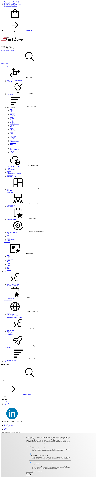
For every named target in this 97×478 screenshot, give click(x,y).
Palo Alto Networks (14, 124)
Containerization (11, 169)
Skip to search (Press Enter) (10, 3)
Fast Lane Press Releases (13, 284)
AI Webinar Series (11, 298)
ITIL (8, 189)
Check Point (13, 136)
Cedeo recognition (11, 314)
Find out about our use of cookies (34, 471)
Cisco (11, 111)
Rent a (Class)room (11, 219)
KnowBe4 (9, 81)
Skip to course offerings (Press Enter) (12, 4)
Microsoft (12, 118)
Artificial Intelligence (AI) (13, 166)
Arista (11, 132)
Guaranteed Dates (11, 79)
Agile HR (9, 236)
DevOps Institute (11, 239)
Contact (12, 50)
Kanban (8, 240)
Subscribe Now (27, 394)
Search (5, 401)
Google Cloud (13, 115)
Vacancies (9, 347)
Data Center (9, 172)
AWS (11, 109)
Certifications (7, 242)
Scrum (8, 238)
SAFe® (8, 235)
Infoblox (12, 147)
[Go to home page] (12, 44)
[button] (14, 32)
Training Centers (11, 332)
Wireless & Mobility (11, 176)
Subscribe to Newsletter (12, 285)
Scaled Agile (10, 192)
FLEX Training (10, 206)
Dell (11, 140)
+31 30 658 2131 (5, 50)
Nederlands (29, 30)
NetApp (12, 119)
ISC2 (11, 148)
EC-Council (12, 113)
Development (10, 175)
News (5, 271)
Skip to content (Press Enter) (10, 6)
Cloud (8, 168)
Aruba (11, 110)
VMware (12, 129)
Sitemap (6, 429)
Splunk (11, 126)
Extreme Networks (14, 141)
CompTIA (12, 139)
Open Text (12, 151)
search (2, 61)
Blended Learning (11, 205)
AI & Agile (9, 233)
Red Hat (12, 125)
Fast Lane (12, 114)
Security (9, 171)
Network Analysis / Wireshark (14, 173)
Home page (6, 403)
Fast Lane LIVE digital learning (14, 80)
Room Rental (10, 334)
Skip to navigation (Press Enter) (11, 1)
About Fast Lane (8, 300)
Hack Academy (10, 94)
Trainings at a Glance (12, 232)
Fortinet (11, 144)
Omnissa (12, 122)
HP (10, 145)
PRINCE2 (9, 190)
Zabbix (11, 153)
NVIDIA (12, 121)
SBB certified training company (14, 317)
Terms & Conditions (11, 360)
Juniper (11, 117)
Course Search (4, 63)
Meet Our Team (10, 330)
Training (6, 66)
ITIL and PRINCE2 (14, 149)
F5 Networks (13, 143)
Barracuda (12, 134)
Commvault (12, 137)
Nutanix (12, 152)
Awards (8, 313)
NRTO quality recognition (13, 315)
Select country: (7, 32)
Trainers (9, 331)
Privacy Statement (8, 426)
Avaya (11, 133)
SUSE (11, 128)
